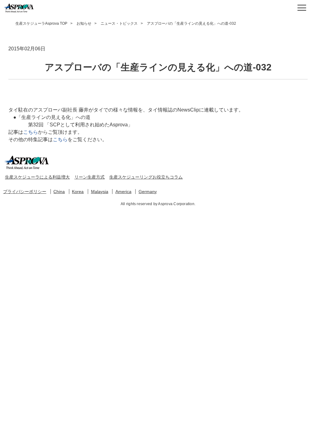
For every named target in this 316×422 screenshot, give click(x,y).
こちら (30, 132)
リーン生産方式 (89, 177)
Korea (78, 191)
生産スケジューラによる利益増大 (37, 177)
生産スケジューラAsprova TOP (41, 23)
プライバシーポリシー (24, 191)
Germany (148, 191)
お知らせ (84, 23)
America (123, 191)
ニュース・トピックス (119, 23)
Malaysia (99, 191)
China (59, 191)
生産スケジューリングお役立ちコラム (146, 177)
